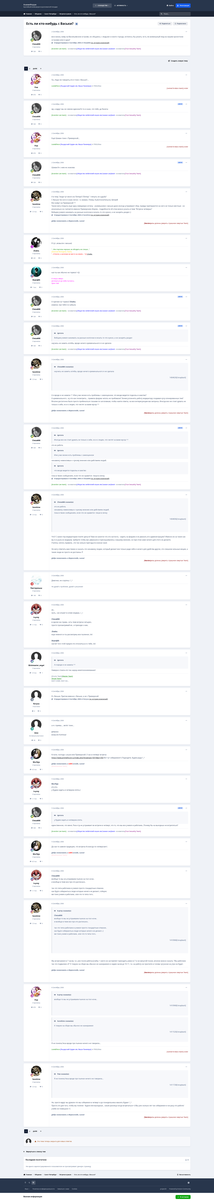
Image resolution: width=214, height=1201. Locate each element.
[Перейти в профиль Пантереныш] (36, 579)
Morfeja (36, 762)
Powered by (180, 1189)
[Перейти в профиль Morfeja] (36, 754)
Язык (27, 1189)
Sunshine (36, 204)
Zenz (36, 733)
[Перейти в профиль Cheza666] (36, 36)
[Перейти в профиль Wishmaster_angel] (36, 657)
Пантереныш (36, 588)
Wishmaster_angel (36, 665)
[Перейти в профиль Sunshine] (36, 196)
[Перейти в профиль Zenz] (36, 724)
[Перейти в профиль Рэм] (36, 79)
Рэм (36, 87)
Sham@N (36, 280)
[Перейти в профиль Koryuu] (36, 695)
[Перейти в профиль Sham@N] (36, 271)
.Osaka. (89, 254)
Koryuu (36, 704)
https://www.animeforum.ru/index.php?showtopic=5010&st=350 (77, 758)
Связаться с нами (63, 1189)
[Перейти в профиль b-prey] (36, 609)
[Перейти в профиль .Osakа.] (36, 242)
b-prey (36, 617)
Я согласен (184, 1197)
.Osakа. (36, 251)
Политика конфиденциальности (44, 1189)
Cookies (74, 1189)
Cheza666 (36, 44)
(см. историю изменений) (100, 43)
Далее (35, 68)
